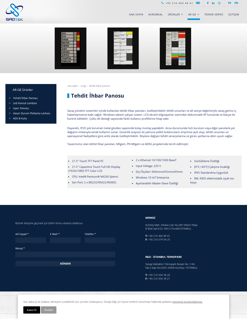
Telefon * (90, 234)
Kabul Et (32, 309)
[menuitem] (136, 14)
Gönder (65, 263)
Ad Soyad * (22, 234)
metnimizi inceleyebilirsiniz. (187, 301)
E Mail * (55, 234)
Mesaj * (20, 248)
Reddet (48, 309)
